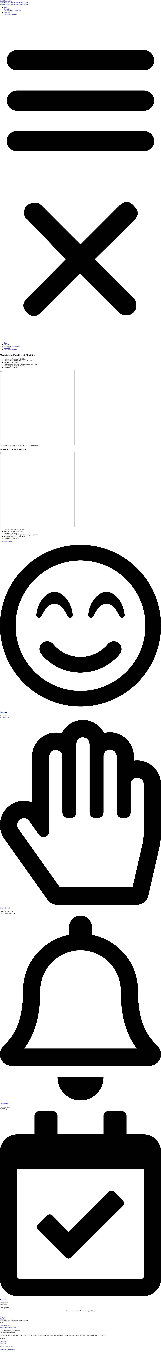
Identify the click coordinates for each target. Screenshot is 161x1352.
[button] (80, 178)
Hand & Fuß (5, 908)
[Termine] (80, 1295)
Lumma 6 (3, 1341)
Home (5, 7)
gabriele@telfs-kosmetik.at (8, 1327)
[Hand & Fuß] (80, 904)
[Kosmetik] (80, 708)
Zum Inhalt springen (6, 1)
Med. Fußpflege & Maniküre (12, 11)
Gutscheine (4, 1103)
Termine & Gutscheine (10, 14)
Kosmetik (6, 9)
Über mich (7, 12)
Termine (3, 1299)
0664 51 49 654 (4, 1325)
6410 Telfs (3, 1343)
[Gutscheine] (80, 1100)
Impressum (3, 1349)
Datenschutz (11, 1349)
